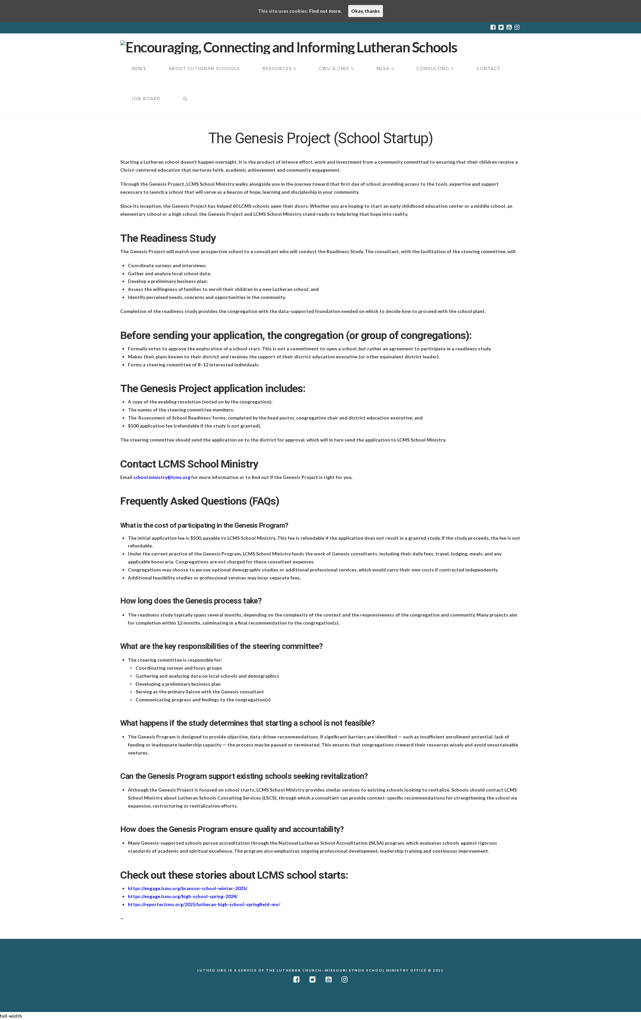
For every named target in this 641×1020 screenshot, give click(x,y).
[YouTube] (509, 27)
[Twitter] (501, 27)
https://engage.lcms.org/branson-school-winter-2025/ (187, 888)
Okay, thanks (365, 11)
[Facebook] (493, 27)
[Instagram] (517, 27)
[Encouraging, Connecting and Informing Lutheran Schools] (288, 46)
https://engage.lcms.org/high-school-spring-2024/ (183, 896)
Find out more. (325, 11)
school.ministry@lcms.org (161, 477)
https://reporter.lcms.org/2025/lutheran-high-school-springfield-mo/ (204, 904)
